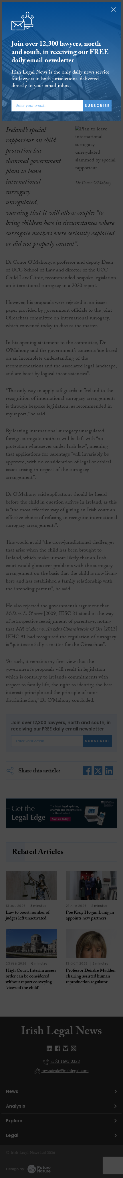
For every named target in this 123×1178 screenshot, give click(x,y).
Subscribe (97, 105)
